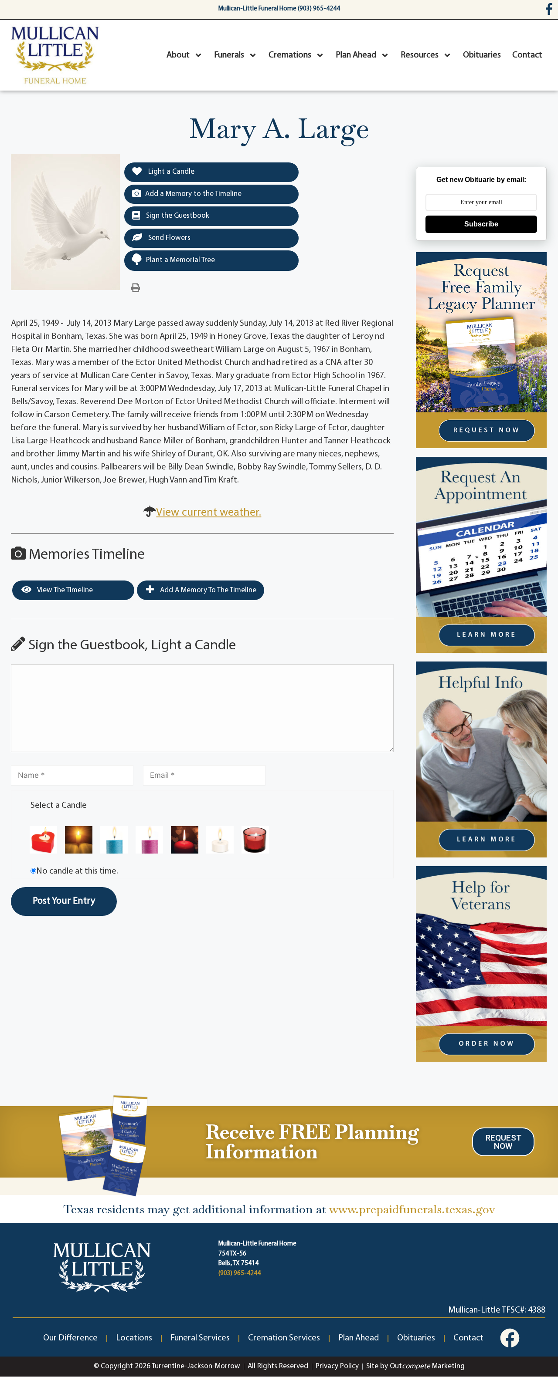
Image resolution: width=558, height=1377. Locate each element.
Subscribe (481, 224)
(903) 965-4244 (239, 1273)
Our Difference (70, 1338)
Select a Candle (59, 805)
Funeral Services (200, 1338)
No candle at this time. (77, 871)
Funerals (229, 55)
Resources (420, 55)
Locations (134, 1338)
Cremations (290, 55)
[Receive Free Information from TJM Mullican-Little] (103, 1144)
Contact (527, 55)
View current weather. (208, 513)
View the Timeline (64, 590)
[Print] (135, 288)
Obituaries (482, 55)
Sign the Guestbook (176, 215)
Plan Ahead (356, 55)
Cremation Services (284, 1338)
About (178, 55)
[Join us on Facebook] (510, 1338)
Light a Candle (170, 172)
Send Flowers (168, 238)
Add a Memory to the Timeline (193, 194)
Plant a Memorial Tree (180, 260)
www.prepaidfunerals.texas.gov (412, 1209)
